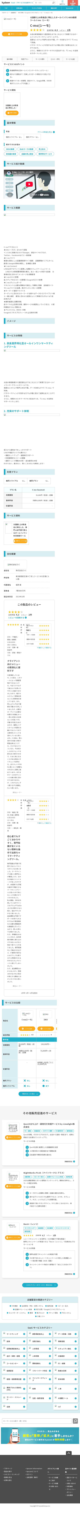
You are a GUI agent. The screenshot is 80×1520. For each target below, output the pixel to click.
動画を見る (8, 1477)
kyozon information (34, 1468)
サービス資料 (40, 59)
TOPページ (5, 12)
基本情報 (10, 59)
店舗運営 (13, 12)
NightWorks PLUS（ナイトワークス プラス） (44, 1172)
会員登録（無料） (33, 1477)
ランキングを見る (37, 8)
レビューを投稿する (16, 617)
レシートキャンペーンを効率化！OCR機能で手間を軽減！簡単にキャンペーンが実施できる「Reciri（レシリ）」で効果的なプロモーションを (49, 1241)
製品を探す (54, 8)
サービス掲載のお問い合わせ (53, 1486)
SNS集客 (50, 1228)
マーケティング (30, 1228)
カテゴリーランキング (12, 1474)
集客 (31, 1313)
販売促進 (69, 1131)
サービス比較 (70, 59)
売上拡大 (42, 149)
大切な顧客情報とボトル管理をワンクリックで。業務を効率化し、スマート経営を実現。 (48, 1181)
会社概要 (70, 1495)
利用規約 (70, 1486)
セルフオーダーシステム (17, 1313)
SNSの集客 (10, 149)
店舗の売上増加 (27, 154)
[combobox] (45, 2)
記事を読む (19, 8)
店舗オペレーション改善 (55, 1177)
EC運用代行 (59, 1131)
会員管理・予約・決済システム (32, 1306)
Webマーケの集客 (26, 149)
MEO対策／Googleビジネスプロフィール (30, 12)
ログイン (30, 1474)
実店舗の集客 (11, 154)
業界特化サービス (45, 154)
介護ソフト (41, 1316)
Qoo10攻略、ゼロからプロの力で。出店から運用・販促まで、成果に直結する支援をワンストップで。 (48, 1135)
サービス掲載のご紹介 (53, 1478)
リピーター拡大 (39, 1177)
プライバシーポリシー (71, 1490)
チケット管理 (53, 1313)
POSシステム (66, 1313)
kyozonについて (32, 1471)
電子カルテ (41, 1313)
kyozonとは (69, 8)
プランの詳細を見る (44, 132)
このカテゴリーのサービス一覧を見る (39, 1285)
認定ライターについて (72, 1478)
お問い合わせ (71, 1483)
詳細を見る (68, 1161)
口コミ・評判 (55, 59)
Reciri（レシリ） (31, 1224)
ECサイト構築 (47, 1131)
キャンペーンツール (62, 1228)
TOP (6, 8)
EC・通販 (28, 1131)
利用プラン (24, 59)
